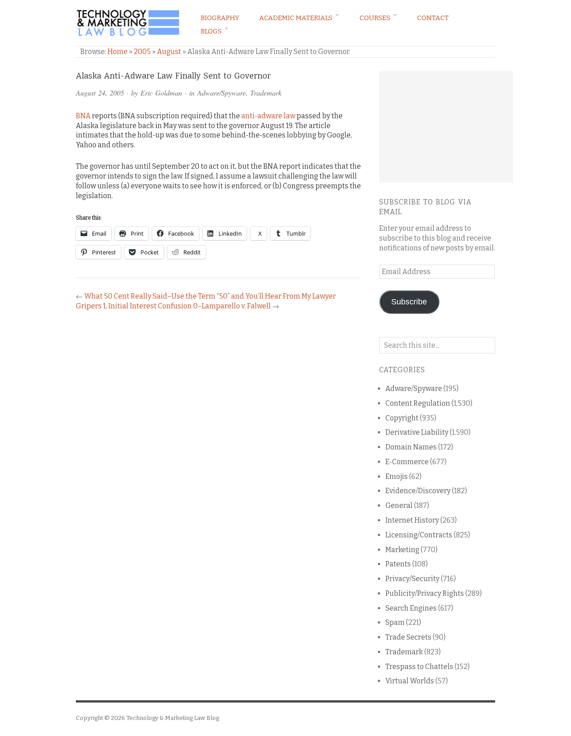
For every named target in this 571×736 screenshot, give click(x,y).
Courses (375, 18)
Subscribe (409, 301)
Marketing (402, 549)
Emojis (396, 476)
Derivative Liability (416, 432)
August (169, 51)
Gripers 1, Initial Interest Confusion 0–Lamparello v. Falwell (173, 306)
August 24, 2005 (100, 92)
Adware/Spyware (221, 92)
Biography (220, 18)
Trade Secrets (408, 637)
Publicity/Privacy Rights (424, 593)
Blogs (211, 31)
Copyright (401, 418)
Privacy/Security (412, 578)
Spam (395, 622)
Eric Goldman (161, 92)
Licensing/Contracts (418, 535)
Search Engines (411, 608)
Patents (398, 564)
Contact (433, 18)
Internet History (412, 520)
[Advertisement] (446, 127)
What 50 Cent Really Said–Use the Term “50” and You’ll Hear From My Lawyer (210, 296)
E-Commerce (407, 461)
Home (118, 51)
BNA (83, 116)
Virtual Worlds (409, 681)
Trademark (265, 92)
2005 (142, 51)
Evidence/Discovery (418, 491)
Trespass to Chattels (419, 666)
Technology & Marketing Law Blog (172, 718)
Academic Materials (295, 18)
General (399, 505)
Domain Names (411, 447)
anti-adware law (268, 116)
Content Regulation (417, 403)
